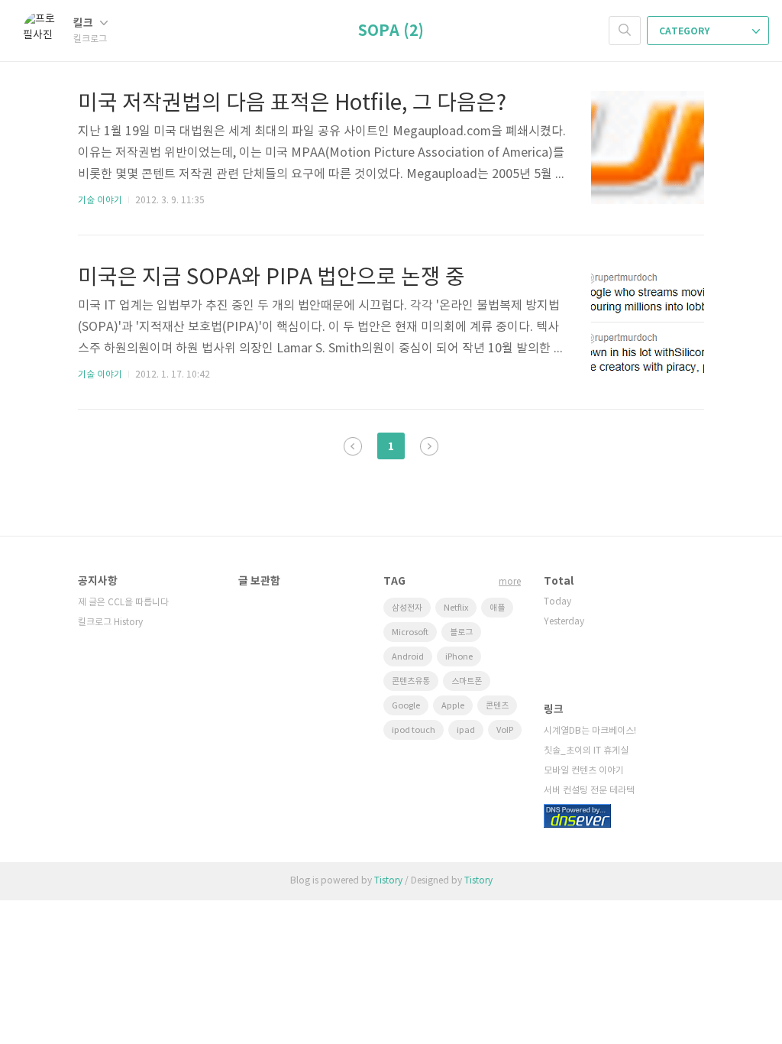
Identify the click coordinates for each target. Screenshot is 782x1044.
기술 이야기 (100, 201)
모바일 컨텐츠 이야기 (584, 771)
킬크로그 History (110, 622)
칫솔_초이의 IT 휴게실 (586, 751)
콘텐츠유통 (411, 681)
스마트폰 (466, 681)
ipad (466, 730)
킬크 (84, 23)
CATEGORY (685, 31)
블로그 (461, 632)
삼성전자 (407, 608)
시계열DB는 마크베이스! (590, 731)
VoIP (504, 730)
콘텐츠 (497, 706)
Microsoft (410, 632)
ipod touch (413, 730)
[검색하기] (624, 30)
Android (408, 657)
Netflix (456, 608)
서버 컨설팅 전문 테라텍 (589, 791)
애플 (497, 608)
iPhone (459, 657)
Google (406, 706)
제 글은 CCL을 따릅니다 (123, 603)
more (510, 582)
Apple (452, 706)
